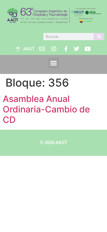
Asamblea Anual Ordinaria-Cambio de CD (46, 109)
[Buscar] (99, 36)
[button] (53, 63)
